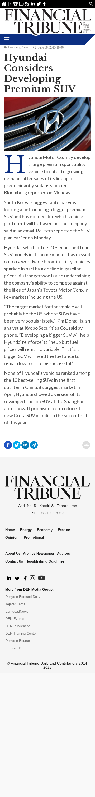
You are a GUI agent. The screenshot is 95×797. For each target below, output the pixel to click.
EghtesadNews (16, 611)
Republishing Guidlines (45, 561)
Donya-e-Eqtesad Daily (22, 597)
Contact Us (15, 4)
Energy (26, 530)
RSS (27, 4)
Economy (14, 47)
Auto (25, 47)
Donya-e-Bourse (17, 641)
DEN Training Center (21, 633)
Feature (64, 530)
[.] (8, 578)
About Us (9, 4)
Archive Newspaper (38, 553)
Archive (21, 4)
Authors (63, 553)
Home (4, 4)
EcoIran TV (14, 648)
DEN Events (14, 619)
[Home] (48, 21)
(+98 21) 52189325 (51, 513)
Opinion (11, 537)
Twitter (38, 4)
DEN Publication (17, 626)
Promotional (34, 537)
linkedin (33, 4)
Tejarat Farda (15, 604)
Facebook (44, 4)
